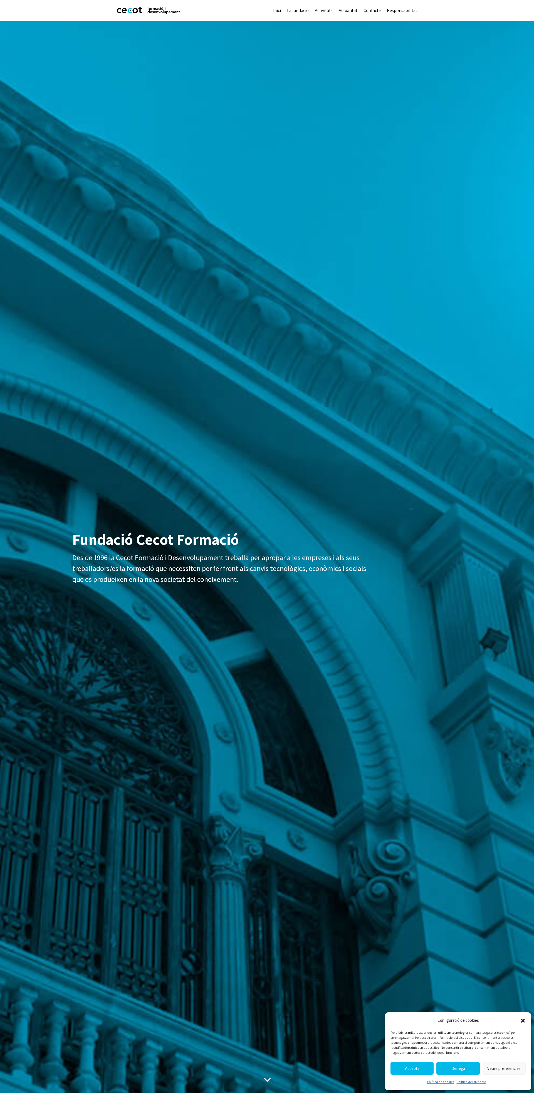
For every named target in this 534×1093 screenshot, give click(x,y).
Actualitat (348, 10)
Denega (458, 1068)
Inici (277, 10)
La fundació (298, 10)
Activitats (324, 10)
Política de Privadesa (471, 1082)
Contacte (372, 10)
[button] (523, 1020)
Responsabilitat (402, 10)
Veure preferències (504, 1068)
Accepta (412, 1068)
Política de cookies (440, 1082)
